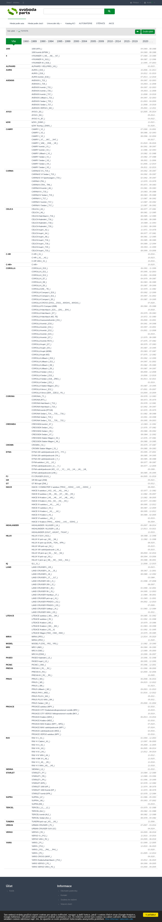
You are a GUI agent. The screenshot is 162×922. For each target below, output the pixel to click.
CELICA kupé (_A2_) (40, 230)
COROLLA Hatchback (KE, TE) (45, 317)
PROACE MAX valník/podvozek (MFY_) (48, 727)
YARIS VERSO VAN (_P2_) (43, 867)
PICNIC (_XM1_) (39, 665)
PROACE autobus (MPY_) (43, 707)
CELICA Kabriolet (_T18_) (42, 223)
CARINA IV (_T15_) (40, 192)
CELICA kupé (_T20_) (41, 247)
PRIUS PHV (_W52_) (40, 693)
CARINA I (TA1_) (39, 181)
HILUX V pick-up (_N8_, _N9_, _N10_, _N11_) (51, 560)
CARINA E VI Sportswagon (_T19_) (46, 178)
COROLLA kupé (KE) (40, 355)
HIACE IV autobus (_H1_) (42, 508)
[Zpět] (138, 32)
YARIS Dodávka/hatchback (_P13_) (46, 860)
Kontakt (64, 895)
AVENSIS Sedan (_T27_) (42, 105)
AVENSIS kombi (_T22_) (42, 87)
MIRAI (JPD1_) (38, 637)
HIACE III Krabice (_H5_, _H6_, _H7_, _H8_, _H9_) (53, 497)
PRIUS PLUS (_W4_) (40, 696)
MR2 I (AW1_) (37, 647)
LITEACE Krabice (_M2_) (42, 623)
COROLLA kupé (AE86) (42, 351)
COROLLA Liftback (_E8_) (43, 365)
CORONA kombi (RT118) (42, 410)
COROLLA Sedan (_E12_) (43, 372)
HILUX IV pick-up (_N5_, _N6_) (45, 539)
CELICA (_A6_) (38, 212)
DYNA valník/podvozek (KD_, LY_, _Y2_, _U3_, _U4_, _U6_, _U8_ (59, 469)
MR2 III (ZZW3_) (39, 654)
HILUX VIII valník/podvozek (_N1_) (46, 550)
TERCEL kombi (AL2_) (41, 814)
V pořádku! (151, 915)
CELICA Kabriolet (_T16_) (42, 219)
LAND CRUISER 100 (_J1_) (43, 581)
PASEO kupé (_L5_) (40, 661)
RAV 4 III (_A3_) (38, 748)
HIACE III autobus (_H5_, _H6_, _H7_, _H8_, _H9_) (53, 494)
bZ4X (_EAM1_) (38, 122)
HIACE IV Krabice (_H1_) (42, 515)
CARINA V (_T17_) (39, 198)
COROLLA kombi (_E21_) (42, 334)
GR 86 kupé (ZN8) (39, 480)
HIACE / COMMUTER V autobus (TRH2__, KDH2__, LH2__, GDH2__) (61, 487)
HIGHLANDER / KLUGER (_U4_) (46, 525)
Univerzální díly (53, 23)
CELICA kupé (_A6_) (40, 237)
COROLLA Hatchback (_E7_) (44, 313)
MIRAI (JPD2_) (38, 640)
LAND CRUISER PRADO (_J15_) (46, 605)
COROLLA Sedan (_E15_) (43, 375)
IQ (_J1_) (35, 564)
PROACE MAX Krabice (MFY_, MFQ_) (48, 724)
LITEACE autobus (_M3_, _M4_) (45, 616)
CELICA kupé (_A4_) (40, 233)
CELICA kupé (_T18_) (41, 244)
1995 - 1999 (63, 41)
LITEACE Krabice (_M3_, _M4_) (45, 626)
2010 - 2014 (114, 41)
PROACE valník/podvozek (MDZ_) (46, 731)
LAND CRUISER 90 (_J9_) (43, 591)
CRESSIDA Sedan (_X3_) (42, 427)
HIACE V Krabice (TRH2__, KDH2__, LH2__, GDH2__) (55, 522)
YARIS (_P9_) (37, 853)
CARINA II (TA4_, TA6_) (42, 185)
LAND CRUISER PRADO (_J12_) (46, 602)
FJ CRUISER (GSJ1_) (41, 476)
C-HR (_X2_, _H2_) (40, 258)
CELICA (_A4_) (38, 209)
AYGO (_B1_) (37, 112)
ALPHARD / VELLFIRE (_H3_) (44, 66)
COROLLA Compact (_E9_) (43, 299)
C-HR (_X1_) (37, 254)
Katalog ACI (70, 23)
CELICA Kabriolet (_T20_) (42, 226)
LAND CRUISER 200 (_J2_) (43, 584)
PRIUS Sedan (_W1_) (41, 703)
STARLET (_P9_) (39, 780)
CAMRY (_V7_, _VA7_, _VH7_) (45, 139)
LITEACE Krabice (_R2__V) (43, 629)
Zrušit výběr (148, 32)
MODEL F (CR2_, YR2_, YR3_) (45, 643)
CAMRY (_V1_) (38, 129)
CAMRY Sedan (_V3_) (41, 160)
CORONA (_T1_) (39, 396)
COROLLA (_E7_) (39, 278)
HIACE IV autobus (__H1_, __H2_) (46, 504)
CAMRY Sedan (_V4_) (41, 164)
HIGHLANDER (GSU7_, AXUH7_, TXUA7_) (50, 532)
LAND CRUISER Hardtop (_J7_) (45, 595)
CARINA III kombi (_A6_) (42, 188)
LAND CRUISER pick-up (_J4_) (45, 598)
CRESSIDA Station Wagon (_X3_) (46, 438)
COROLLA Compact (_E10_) (44, 292)
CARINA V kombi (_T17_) (42, 202)
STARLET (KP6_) (39, 783)
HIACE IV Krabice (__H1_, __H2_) (46, 511)
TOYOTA (24, 31)
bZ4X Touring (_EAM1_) (42, 126)
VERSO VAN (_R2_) (40, 839)
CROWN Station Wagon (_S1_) (45, 448)
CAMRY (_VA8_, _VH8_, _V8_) (45, 143)
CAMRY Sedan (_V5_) (41, 167)
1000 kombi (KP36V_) (41, 52)
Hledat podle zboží (35, 23)
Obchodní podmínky (69, 891)
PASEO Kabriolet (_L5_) (42, 658)
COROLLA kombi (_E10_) (42, 324)
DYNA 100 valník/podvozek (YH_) (46, 455)
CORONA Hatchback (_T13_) (44, 403)
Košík (11, 891)
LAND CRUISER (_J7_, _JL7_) (45, 577)
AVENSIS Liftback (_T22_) (43, 98)
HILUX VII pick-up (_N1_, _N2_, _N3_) (48, 553)
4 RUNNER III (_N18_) (41, 63)
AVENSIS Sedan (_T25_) (42, 101)
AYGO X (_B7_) (38, 119)
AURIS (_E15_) (38, 70)
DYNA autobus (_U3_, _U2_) (44, 462)
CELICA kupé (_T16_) (41, 240)
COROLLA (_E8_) (39, 282)
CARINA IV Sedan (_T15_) (43, 195)
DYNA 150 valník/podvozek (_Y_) (45, 459)
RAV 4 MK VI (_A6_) (40, 759)
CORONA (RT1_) (39, 400)
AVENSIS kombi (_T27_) (42, 94)
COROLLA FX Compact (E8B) (44, 306)
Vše (14, 41)
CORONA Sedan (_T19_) (42, 417)
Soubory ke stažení (69, 900)
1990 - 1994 (47, 41)
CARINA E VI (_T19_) (41, 171)
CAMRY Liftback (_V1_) (42, 153)
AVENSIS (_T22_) (39, 80)
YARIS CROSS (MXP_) (42, 856)
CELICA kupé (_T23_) (41, 250)
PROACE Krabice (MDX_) (43, 717)
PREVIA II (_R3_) (39, 672)
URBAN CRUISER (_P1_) (43, 825)
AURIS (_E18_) (38, 73)
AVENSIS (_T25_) (39, 84)
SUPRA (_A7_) (38, 797)
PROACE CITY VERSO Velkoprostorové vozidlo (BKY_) (55, 714)
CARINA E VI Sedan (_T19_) (44, 174)
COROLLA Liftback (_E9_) (43, 368)
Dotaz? (9, 3)
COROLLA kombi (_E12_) (42, 330)
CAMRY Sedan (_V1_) (41, 157)
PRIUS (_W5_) (38, 682)
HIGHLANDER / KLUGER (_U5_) (46, 529)
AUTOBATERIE (85, 23)
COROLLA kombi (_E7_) (42, 337)
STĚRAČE (100, 23)
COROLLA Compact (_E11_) (44, 296)
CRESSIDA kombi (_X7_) (42, 424)
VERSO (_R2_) (38, 832)
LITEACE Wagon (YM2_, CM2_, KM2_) (48, 633)
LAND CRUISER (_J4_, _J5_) (44, 571)
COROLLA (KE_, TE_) (41, 289)
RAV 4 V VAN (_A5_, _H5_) (43, 765)
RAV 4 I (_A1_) (38, 738)
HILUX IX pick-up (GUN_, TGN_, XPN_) (48, 543)
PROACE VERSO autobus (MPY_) (46, 734)
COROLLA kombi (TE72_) (42, 341)
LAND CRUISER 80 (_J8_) (43, 588)
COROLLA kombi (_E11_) (42, 327)
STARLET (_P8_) (39, 776)
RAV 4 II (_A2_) (38, 745)
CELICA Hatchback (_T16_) (43, 216)
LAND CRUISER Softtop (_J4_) (45, 609)
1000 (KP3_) (37, 49)
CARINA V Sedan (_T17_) (42, 205)
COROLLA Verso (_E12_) (42, 389)
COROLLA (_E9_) (39, 285)
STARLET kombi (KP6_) (42, 793)
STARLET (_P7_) (39, 773)
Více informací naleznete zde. (119, 919)
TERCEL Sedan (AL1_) (41, 818)
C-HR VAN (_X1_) (39, 261)
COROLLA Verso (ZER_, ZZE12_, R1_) (48, 393)
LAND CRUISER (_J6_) (42, 574)
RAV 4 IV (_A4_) (38, 752)
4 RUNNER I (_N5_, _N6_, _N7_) (45, 56)
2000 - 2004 (80, 41)
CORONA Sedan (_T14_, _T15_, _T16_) (48, 414)
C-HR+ (35, 264)
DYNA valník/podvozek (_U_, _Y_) (46, 466)
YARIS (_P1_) (37, 843)
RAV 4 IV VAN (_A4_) (41, 755)
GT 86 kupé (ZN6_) (40, 483)
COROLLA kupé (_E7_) (41, 344)
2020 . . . (148, 41)
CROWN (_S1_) (38, 445)
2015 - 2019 (131, 41)
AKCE (111, 23)
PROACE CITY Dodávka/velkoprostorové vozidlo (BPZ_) (55, 710)
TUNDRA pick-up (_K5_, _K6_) (44, 821)
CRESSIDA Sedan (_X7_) (42, 434)
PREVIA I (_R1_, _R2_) (41, 668)
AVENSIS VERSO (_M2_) (42, 108)
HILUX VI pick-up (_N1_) (42, 556)
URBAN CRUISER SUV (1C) (44, 829)
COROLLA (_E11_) (40, 272)
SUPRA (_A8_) (38, 800)
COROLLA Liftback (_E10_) (43, 358)
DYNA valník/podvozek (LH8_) (44, 473)
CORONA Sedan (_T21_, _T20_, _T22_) (48, 420)
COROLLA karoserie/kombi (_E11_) (46, 320)
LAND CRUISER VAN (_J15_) (44, 612)
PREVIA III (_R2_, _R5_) (42, 675)
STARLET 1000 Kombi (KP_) (44, 790)
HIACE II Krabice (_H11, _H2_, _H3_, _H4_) (50, 501)
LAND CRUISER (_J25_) (42, 567)
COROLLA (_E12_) (40, 275)
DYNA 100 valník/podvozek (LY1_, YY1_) (49, 452)
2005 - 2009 (97, 41)
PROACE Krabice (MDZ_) (43, 720)
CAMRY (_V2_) (38, 133)
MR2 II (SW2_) (38, 651)
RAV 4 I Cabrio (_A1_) (41, 741)
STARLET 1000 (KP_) (41, 787)
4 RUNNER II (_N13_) (41, 59)
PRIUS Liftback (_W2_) (41, 689)
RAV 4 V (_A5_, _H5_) (41, 762)
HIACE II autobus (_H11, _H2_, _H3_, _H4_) (50, 491)
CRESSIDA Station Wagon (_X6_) (46, 441)
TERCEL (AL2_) (38, 811)
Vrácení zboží (66, 904)
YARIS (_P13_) (38, 846)
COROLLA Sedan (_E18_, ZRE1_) (46, 379)
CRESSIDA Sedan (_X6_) (42, 431)
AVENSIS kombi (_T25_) (42, 91)
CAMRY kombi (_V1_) (41, 146)
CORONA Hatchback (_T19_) (44, 407)
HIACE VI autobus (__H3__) (43, 518)
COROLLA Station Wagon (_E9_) (45, 386)
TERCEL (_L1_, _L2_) (41, 807)
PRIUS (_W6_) (38, 686)
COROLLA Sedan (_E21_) (43, 382)
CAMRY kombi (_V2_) (41, 150)
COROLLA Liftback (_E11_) (43, 361)
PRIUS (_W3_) (38, 679)
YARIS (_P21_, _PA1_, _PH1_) (44, 849)
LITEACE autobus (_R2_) (42, 619)
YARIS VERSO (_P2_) (41, 863)
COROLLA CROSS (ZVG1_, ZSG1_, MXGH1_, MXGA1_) (56, 303)
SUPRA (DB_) (38, 804)
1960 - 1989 (30, 41)
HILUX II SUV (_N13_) (41, 536)
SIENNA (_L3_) (38, 769)
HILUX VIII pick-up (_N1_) (42, 546)
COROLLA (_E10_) (40, 268)
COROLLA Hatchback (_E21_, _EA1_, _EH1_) (51, 310)
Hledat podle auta (17, 23)
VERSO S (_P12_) (39, 836)
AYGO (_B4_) (37, 115)
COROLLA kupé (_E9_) (41, 348)
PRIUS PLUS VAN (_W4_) (43, 700)
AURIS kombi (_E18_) (41, 77)
